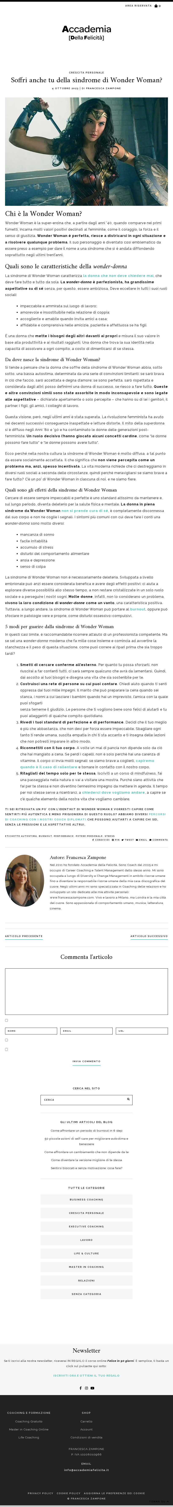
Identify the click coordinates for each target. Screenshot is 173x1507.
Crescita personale (86, 1213)
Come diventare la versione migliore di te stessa (86, 1160)
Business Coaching (86, 1199)
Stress (110, 836)
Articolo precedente (24, 936)
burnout (138, 609)
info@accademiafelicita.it (86, 1470)
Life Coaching (29, 1437)
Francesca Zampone (103, 88)
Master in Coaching (86, 1266)
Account (86, 1429)
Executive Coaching (86, 1226)
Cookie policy (69, 1493)
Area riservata (138, 5)
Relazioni (86, 1280)
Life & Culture (86, 1253)
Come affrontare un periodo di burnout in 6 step (87, 1130)
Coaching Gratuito (29, 1421)
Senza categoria (86, 1294)
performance (64, 836)
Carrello (86, 1421)
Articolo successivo (149, 936)
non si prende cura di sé (85, 511)
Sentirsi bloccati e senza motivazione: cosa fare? (86, 1168)
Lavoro (86, 1240)
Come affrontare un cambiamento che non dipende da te (86, 1152)
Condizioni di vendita (86, 1437)
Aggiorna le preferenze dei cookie (114, 1493)
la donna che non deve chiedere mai (118, 276)
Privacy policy (40, 1493)
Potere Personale (89, 836)
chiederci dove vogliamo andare (113, 793)
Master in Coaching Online (29, 1429)
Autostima (29, 836)
